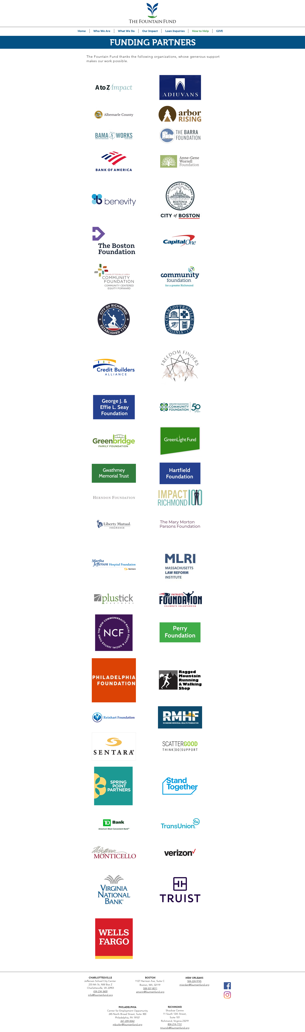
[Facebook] (227, 985)
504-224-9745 (194, 981)
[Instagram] (227, 994)
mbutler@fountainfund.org (127, 1024)
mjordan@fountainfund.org (194, 984)
